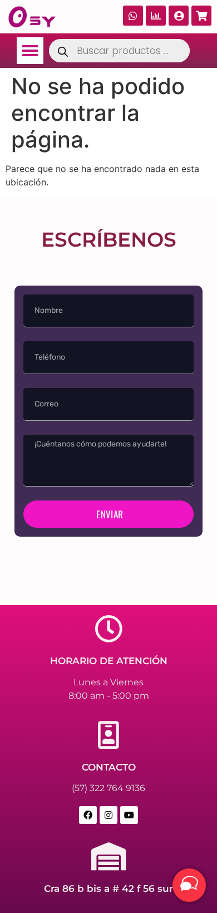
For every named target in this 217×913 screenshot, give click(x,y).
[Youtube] (129, 815)
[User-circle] (179, 16)
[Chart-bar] (156, 16)
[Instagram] (108, 815)
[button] (30, 50)
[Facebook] (88, 815)
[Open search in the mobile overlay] (119, 50)
